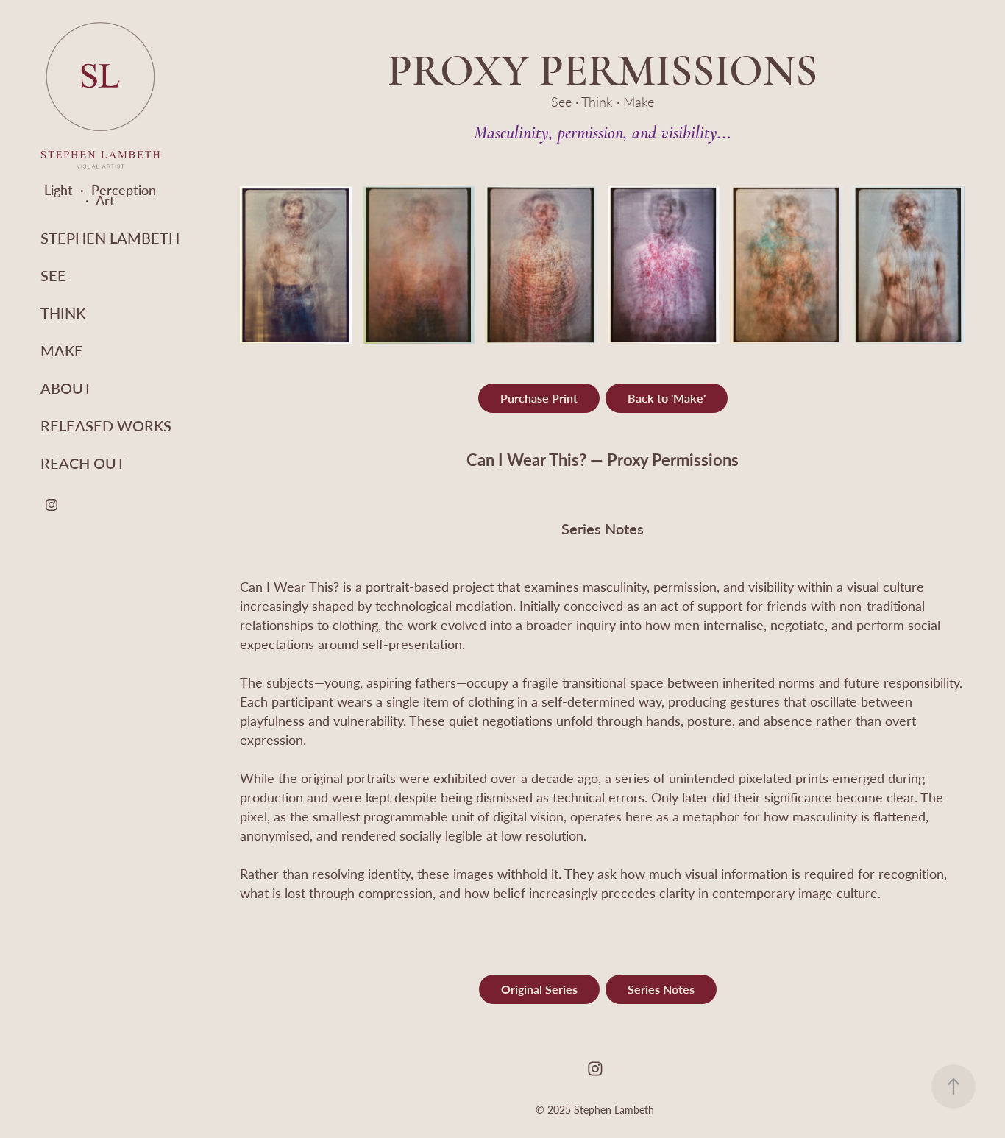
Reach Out (82, 463)
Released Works (105, 425)
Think (62, 312)
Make (61, 350)
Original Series (539, 988)
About (66, 387)
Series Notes (661, 988)
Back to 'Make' (667, 397)
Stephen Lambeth (110, 237)
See (53, 275)
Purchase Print (539, 397)
